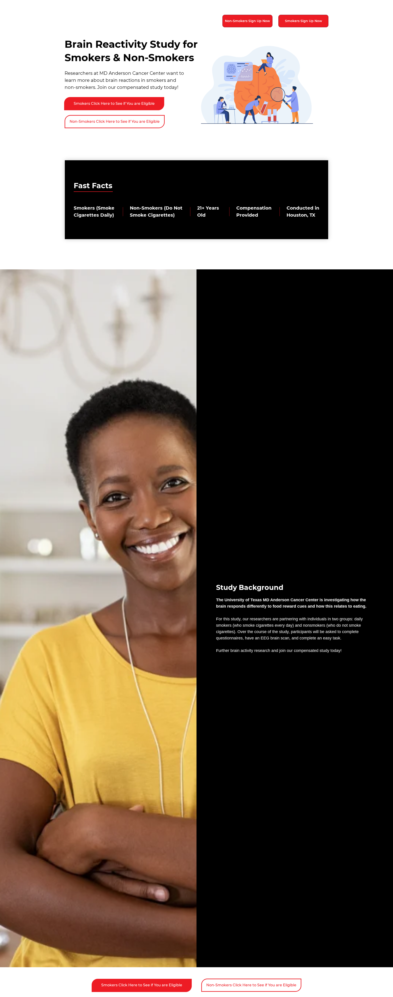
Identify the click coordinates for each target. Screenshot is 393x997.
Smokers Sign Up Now (303, 21)
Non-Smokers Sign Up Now (247, 21)
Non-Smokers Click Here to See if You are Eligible (115, 121)
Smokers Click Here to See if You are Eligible (114, 103)
